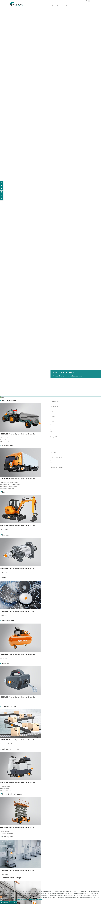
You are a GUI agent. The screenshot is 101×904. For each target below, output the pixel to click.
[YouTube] (1, 198)
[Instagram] (1, 192)
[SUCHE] (1, 182)
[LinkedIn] (1, 188)
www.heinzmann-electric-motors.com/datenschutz (28, 899)
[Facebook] (1, 195)
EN (90, 1)
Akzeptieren (5, 902)
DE (88, 1)
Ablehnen (14, 902)
